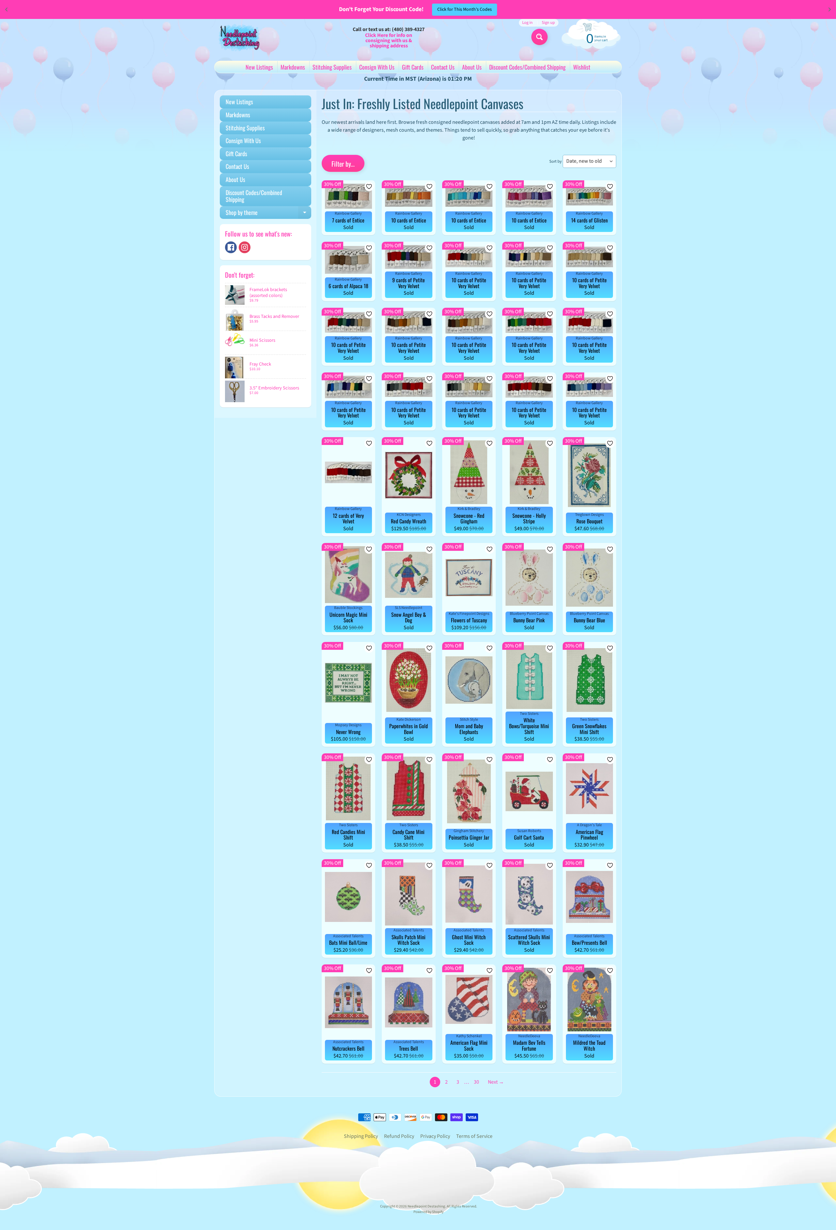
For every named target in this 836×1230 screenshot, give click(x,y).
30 (476, 1082)
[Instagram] (244, 247)
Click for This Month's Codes (464, 9)
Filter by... (343, 164)
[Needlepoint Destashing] (238, 37)
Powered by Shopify (428, 1211)
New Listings (259, 67)
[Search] (539, 37)
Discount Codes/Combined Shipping (527, 67)
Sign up (548, 23)
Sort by (555, 161)
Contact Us (443, 67)
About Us (472, 67)
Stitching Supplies (332, 67)
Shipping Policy (361, 1136)
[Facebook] (231, 247)
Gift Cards (413, 67)
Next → (496, 1082)
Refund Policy (399, 1136)
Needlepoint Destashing (426, 1206)
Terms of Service (474, 1136)
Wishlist (581, 67)
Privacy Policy (435, 1136)
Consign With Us (376, 67)
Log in (527, 23)
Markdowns (293, 67)
